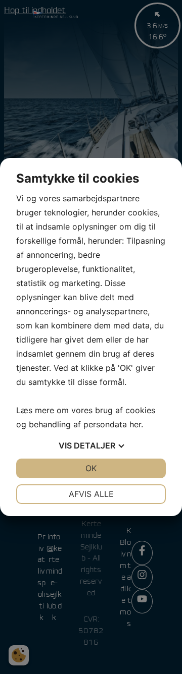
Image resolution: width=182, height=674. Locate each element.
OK (91, 468)
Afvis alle (91, 494)
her (135, 424)
